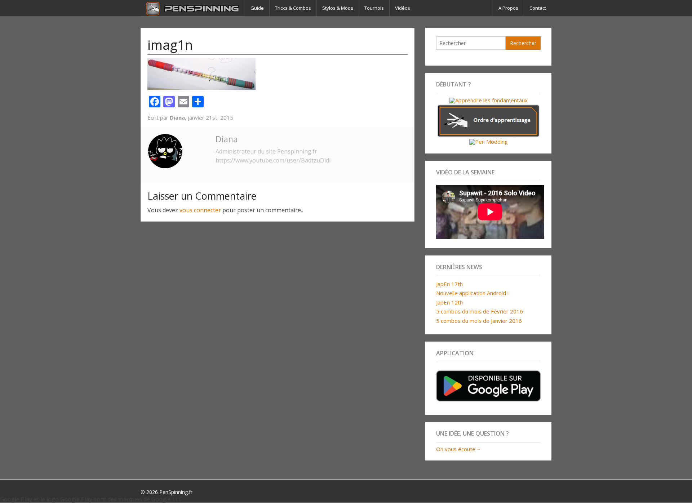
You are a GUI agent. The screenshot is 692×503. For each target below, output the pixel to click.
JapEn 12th (449, 302)
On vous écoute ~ (458, 449)
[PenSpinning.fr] (193, 8)
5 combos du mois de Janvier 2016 (479, 320)
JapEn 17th (449, 284)
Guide (257, 8)
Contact (537, 8)
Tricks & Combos (293, 8)
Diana (227, 139)
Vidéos (402, 8)
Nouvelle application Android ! (472, 293)
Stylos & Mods (337, 8)
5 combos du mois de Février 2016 (479, 311)
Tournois (374, 8)
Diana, (179, 117)
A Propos (508, 8)
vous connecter (200, 210)
